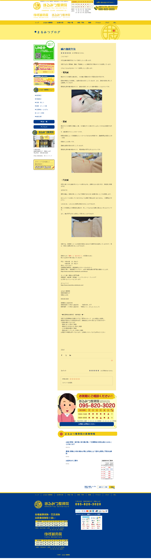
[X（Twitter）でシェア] (66, 355)
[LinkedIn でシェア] (70, 355)
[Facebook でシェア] (61, 355)
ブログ (62, 349)
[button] (60, 22)
